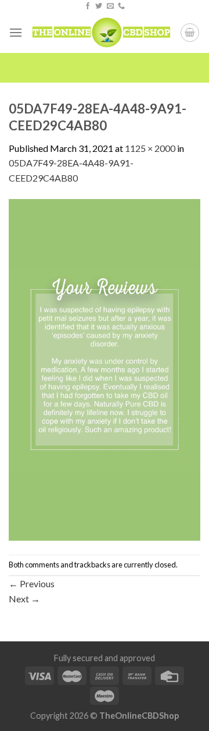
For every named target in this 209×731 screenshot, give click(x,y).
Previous (32, 583)
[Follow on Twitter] (98, 6)
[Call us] (121, 6)
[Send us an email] (110, 6)
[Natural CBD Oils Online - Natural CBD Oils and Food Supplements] (101, 32)
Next (24, 598)
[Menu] (16, 32)
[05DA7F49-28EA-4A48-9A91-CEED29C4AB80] (104, 368)
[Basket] (190, 32)
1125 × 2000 (150, 148)
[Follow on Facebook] (87, 6)
